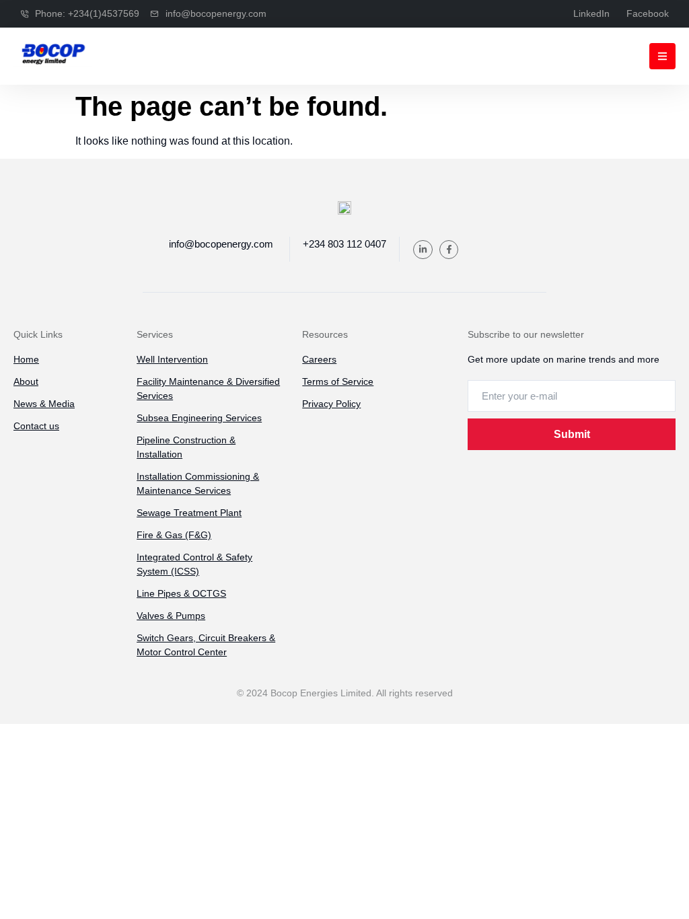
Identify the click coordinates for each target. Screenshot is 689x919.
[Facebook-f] (449, 250)
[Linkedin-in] (423, 250)
